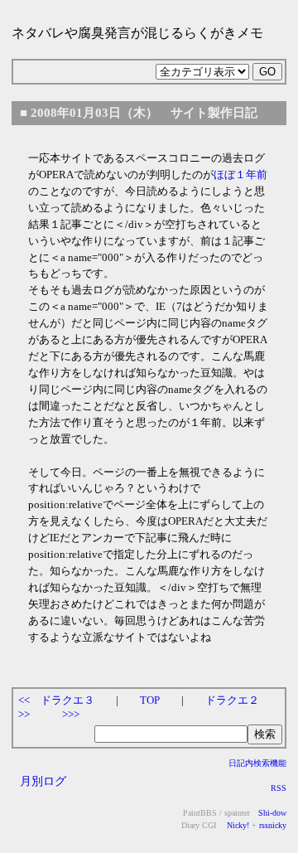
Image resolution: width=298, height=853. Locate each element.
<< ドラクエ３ (56, 700)
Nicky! (236, 825)
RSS (278, 787)
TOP (150, 700)
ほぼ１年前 (240, 174)
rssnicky (272, 825)
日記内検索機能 (257, 763)
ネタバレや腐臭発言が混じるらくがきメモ (137, 33)
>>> (70, 714)
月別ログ (43, 781)
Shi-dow (272, 812)
